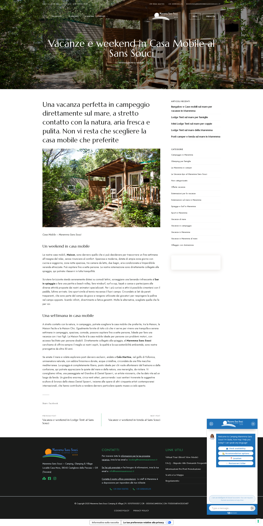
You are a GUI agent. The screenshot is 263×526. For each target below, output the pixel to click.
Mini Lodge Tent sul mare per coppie (191, 123)
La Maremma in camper (181, 167)
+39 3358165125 (175, 4)
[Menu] (44, 16)
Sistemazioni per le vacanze (131, 63)
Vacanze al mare (178, 219)
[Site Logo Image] (165, 16)
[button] (195, 16)
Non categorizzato (179, 180)
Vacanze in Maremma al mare (184, 238)
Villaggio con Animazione (182, 245)
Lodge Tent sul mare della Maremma (192, 130)
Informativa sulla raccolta (105, 522)
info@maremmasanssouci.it (122, 471)
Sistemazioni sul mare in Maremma (186, 199)
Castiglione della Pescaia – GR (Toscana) (65, 4)
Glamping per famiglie (181, 161)
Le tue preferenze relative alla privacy (143, 522)
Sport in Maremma (179, 212)
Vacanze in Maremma (180, 232)
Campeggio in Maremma (182, 154)
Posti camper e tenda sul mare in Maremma (195, 136)
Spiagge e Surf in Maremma (183, 206)
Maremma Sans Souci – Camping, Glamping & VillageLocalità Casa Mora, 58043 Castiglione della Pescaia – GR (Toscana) (70, 467)
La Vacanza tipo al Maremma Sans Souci (189, 174)
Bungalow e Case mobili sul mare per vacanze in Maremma (191, 108)
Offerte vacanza (178, 187)
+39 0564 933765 (157, 4)
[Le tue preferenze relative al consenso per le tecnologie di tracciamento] (258, 521)
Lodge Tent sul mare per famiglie (189, 117)
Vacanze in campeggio (181, 225)
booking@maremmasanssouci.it (203, 4)
